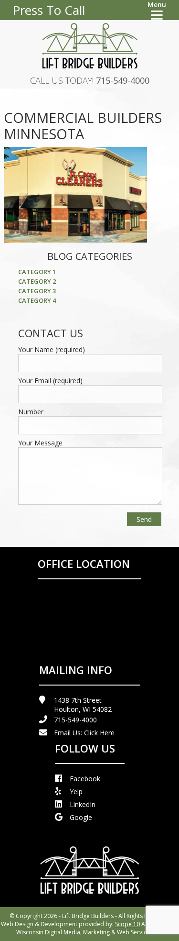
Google (81, 817)
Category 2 (37, 281)
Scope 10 (127, 924)
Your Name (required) (51, 349)
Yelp (76, 791)
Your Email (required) (50, 380)
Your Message (40, 442)
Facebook (85, 778)
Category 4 (37, 300)
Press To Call (48, 10)
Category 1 (37, 271)
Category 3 (37, 291)
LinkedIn (82, 804)
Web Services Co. (140, 932)
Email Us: (84, 732)
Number (30, 411)
